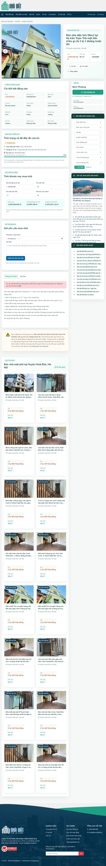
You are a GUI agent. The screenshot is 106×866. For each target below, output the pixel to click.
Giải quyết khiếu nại (72, 842)
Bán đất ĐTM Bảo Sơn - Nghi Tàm (86, 288)
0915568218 (89, 92)
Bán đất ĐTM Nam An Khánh (85, 294)
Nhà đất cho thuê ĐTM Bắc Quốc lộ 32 (88, 285)
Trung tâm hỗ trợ (51, 829)
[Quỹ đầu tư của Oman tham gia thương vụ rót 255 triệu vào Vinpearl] (88, 188)
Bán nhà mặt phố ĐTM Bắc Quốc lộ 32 (88, 291)
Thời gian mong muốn (13, 235)
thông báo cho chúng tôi (40, 346)
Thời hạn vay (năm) (42, 191)
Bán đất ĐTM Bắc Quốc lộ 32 (85, 251)
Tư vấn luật (61, 14)
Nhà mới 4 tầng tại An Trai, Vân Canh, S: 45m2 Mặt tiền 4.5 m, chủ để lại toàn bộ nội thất (50, 555)
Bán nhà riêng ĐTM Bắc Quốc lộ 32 (87, 267)
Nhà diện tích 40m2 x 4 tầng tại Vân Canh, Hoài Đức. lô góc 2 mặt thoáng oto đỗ (19, 767)
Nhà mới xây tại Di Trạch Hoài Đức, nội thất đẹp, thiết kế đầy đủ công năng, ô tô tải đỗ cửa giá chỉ (19, 714)
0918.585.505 (93, 829)
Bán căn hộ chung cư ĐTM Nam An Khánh (89, 276)
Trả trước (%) (40, 183)
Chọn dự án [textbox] (80, 147)
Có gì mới (49, 832)
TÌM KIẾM (80, 167)
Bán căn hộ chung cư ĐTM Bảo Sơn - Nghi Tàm (90, 264)
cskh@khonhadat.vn (30, 843)
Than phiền (74, 71)
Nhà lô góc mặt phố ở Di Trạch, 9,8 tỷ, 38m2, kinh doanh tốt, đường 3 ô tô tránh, (19, 397)
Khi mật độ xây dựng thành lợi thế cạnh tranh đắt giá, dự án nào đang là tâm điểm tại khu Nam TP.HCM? (88, 219)
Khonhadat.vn (16, 861)
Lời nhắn (9, 242)
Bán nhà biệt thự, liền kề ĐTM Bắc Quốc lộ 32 (90, 282)
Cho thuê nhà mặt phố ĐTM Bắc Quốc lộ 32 (89, 273)
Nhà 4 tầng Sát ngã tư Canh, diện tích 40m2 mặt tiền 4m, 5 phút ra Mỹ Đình (19, 450)
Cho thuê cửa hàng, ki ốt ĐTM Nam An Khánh (90, 279)
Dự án (38, 14)
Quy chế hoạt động (72, 832)
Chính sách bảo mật (73, 839)
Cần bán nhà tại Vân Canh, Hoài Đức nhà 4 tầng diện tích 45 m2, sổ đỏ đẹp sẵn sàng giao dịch (50, 450)
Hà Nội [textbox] (78, 132)
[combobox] (87, 132)
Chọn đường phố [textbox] (81, 142)
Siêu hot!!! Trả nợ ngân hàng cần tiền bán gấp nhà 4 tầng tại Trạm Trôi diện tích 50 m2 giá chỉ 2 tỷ (19, 608)
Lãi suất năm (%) (11, 191)
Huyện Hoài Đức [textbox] (81, 137)
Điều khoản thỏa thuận (74, 836)
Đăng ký (101, 14)
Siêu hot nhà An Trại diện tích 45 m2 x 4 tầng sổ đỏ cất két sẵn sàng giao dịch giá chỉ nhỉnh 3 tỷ (18, 661)
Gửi (81, 853)
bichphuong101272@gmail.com (83, 96)
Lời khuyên (52, 14)
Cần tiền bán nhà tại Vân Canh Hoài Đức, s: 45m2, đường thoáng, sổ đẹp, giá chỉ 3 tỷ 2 (19, 555)
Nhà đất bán (9, 14)
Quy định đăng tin (72, 829)
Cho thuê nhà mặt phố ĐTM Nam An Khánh (89, 270)
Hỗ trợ (69, 14)
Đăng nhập (92, 14)
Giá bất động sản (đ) (13, 183)
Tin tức (44, 14)
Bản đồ (31, 14)
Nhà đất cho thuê (21, 14)
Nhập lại (88, 167)
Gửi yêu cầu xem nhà (16, 258)
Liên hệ (48, 836)
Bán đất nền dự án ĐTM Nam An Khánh (88, 257)
